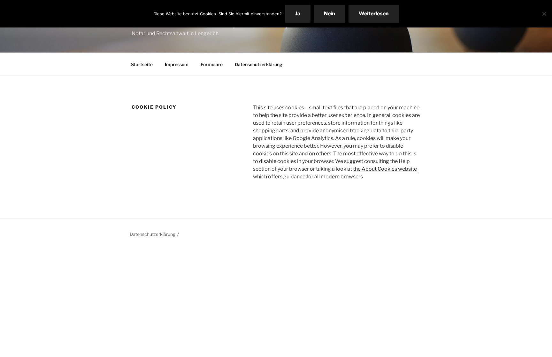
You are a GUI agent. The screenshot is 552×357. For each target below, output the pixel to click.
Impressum (176, 64)
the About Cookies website (385, 169)
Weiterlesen (374, 14)
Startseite (142, 64)
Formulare (212, 64)
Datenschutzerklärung (258, 64)
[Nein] (544, 14)
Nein (329, 14)
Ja (297, 14)
